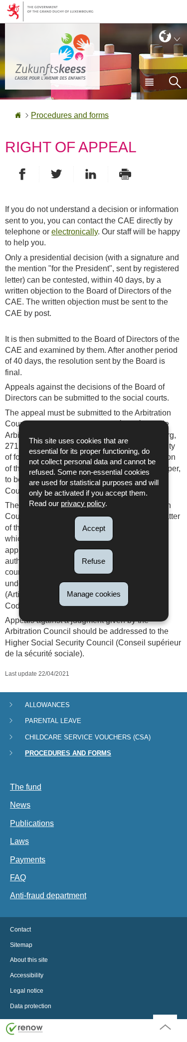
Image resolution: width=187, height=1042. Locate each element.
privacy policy (83, 503)
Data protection (30, 1006)
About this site (29, 960)
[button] (149, 84)
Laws (19, 841)
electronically (74, 231)
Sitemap (21, 945)
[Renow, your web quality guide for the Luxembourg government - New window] (24, 1028)
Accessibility (26, 975)
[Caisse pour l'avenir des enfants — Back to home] (52, 56)
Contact (20, 930)
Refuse (93, 561)
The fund (25, 787)
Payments (27, 859)
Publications (32, 823)
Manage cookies (94, 593)
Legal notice (26, 991)
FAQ (18, 877)
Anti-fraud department (48, 895)
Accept (93, 528)
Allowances (47, 705)
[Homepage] (18, 115)
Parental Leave (53, 721)
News (20, 805)
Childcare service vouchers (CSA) (88, 737)
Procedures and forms (70, 115)
